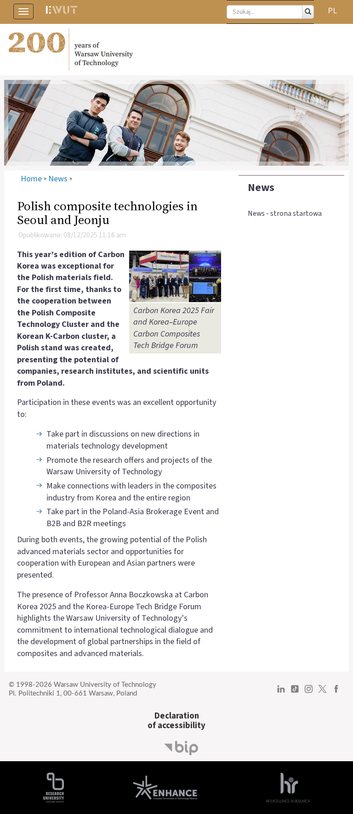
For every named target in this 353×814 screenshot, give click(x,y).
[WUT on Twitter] (322, 692)
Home (31, 179)
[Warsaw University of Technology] (176, 49)
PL (332, 11)
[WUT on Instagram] (308, 692)
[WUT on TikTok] (295, 692)
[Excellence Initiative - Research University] (53, 787)
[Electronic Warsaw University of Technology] (60, 11)
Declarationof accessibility (176, 720)
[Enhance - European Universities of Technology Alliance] (165, 787)
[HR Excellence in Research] (288, 787)
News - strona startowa (285, 213)
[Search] (308, 12)
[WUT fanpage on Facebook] (336, 692)
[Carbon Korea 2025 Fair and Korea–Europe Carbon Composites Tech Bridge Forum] (175, 275)
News (261, 188)
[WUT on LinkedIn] (281, 692)
